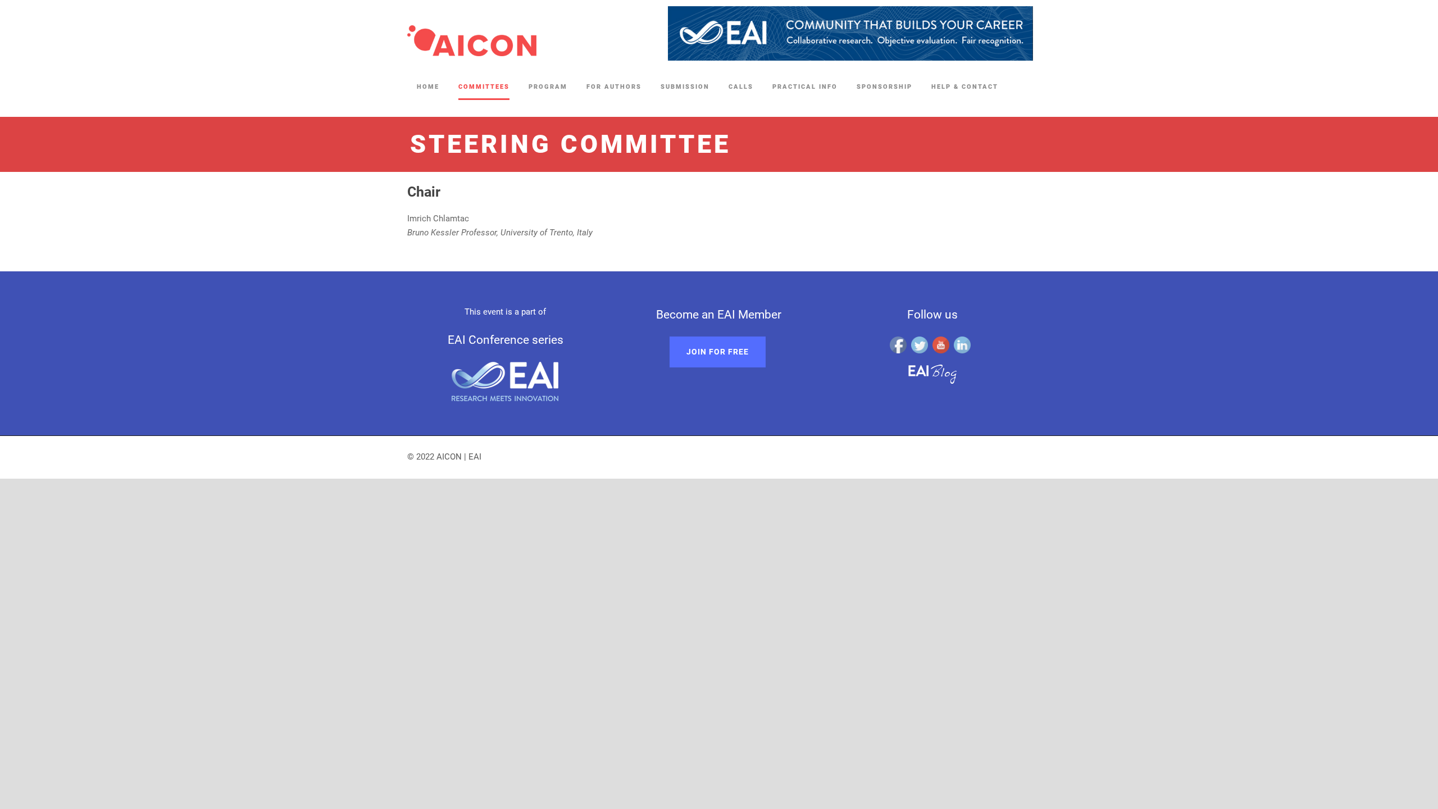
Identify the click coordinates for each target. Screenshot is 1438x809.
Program (548, 86)
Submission (685, 86)
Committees (483, 86)
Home (428, 86)
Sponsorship (884, 86)
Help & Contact (964, 86)
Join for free (717, 351)
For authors (613, 86)
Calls (741, 86)
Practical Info (805, 86)
